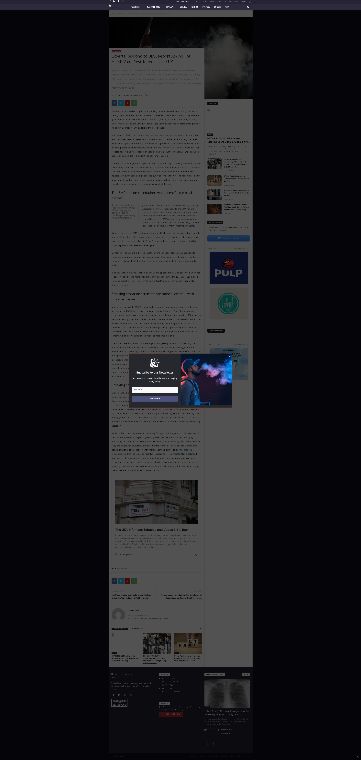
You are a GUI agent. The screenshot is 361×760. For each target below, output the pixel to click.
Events (212, 2)
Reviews (170, 7)
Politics (194, 7)
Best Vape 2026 (153, 7)
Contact (204, 2)
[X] (123, 2)
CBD (227, 7)
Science (183, 7)
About (197, 2)
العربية (250, 2)
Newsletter (221, 2)
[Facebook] (110, 2)
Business (206, 7)
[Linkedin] (114, 2)
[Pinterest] (118, 2)
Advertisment (233, 2)
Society (217, 7)
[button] (248, 7)
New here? (135, 7)
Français (243, 2)
